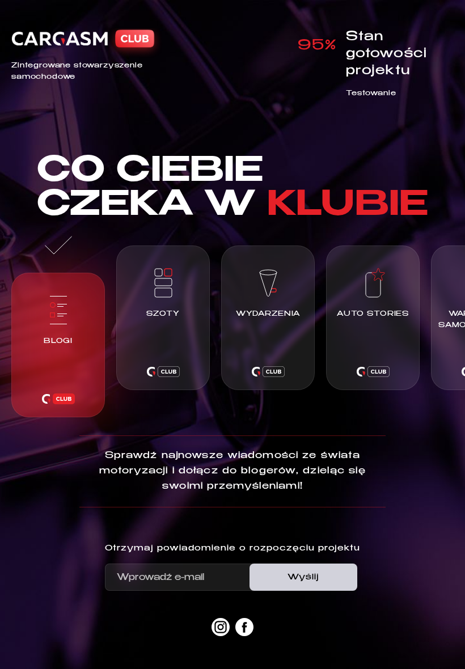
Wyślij (303, 577)
